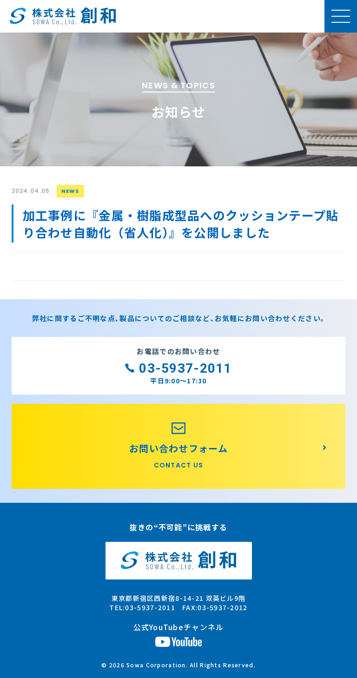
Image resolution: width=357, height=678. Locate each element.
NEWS (70, 191)
